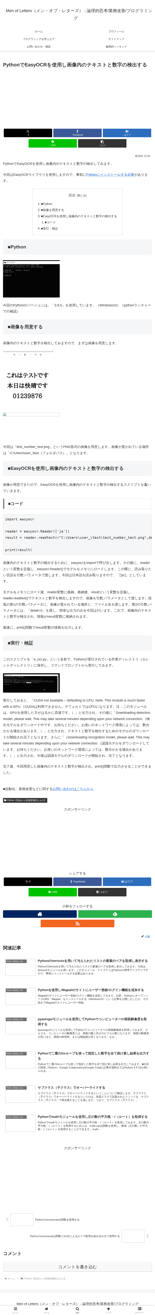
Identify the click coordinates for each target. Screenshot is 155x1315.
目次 (72, 195)
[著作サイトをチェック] (40, 914)
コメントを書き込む (77, 1266)
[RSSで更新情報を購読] (77, 923)
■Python (46, 204)
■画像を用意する (52, 210)
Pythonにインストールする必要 (110, 175)
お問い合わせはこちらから (73, 789)
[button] (102, 143)
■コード (50, 222)
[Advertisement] (77, 97)
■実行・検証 (49, 228)
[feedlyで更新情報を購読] (115, 914)
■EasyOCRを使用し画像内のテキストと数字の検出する (79, 216)
